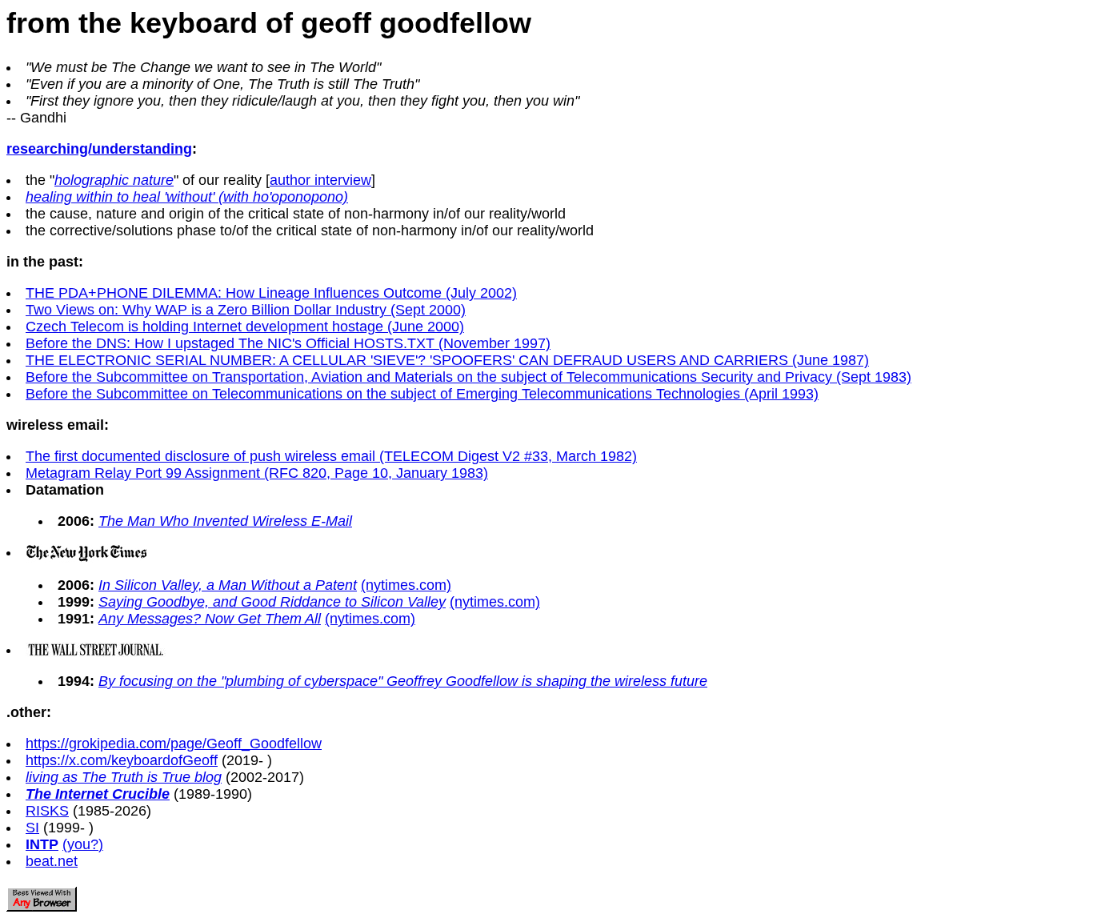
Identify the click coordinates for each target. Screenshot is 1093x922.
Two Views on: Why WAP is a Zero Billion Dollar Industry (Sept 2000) (246, 310)
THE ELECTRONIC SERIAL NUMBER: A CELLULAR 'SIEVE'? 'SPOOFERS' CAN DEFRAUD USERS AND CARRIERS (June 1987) (447, 360)
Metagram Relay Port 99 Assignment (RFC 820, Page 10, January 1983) (257, 473)
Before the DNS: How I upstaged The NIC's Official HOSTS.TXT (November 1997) (288, 343)
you (78, 844)
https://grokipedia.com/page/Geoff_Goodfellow (174, 744)
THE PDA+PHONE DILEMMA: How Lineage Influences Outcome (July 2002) (271, 293)
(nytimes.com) (406, 585)
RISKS (47, 811)
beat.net (52, 861)
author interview (320, 180)
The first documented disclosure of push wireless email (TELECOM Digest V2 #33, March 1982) (331, 456)
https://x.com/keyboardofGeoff (122, 760)
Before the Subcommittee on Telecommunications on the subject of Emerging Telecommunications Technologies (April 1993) (422, 394)
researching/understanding (99, 149)
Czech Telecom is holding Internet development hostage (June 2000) (245, 327)
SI (32, 828)
